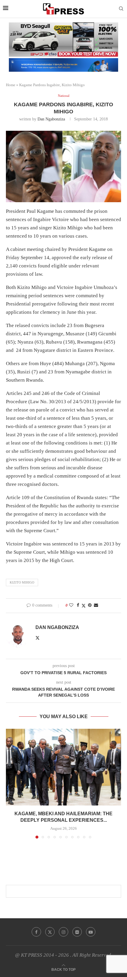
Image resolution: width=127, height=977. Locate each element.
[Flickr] (77, 932)
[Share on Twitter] (84, 605)
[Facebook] (36, 932)
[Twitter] (50, 932)
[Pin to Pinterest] (90, 605)
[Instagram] (63, 932)
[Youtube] (90, 932)
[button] (11, 783)
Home (10, 85)
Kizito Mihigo (22, 582)
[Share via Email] (96, 605)
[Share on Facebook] (78, 605)
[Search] (121, 8)
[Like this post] (71, 605)
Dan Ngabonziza (51, 119)
